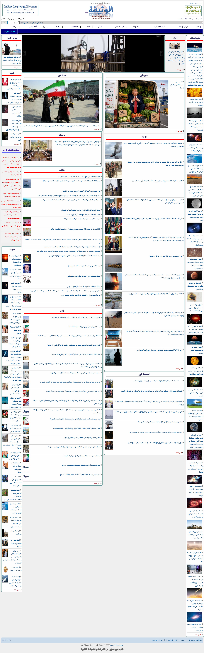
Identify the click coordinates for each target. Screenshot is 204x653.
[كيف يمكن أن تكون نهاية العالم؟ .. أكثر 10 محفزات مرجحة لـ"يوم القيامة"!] (194, 483)
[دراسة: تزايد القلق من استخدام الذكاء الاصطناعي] (5, 430)
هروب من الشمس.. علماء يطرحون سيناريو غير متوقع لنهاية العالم (196, 307)
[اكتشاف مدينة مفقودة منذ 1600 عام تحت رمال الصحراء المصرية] (5, 522)
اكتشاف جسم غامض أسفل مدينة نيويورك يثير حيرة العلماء (15, 274)
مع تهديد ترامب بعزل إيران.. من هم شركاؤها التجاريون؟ (82, 218)
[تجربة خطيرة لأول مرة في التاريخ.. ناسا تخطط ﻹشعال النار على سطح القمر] (194, 208)
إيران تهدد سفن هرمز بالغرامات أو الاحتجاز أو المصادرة (165, 256)
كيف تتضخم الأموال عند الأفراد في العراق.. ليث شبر (84, 276)
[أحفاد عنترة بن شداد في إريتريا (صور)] (5, 545)
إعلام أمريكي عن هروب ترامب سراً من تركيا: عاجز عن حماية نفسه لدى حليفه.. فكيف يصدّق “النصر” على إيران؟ (65, 290)
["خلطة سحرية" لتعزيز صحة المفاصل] (5, 332)
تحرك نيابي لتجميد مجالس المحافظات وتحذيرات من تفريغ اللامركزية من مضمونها (74, 446)
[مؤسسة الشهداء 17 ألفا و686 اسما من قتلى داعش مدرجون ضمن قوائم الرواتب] (27, 262)
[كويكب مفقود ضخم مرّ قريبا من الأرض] (5, 139)
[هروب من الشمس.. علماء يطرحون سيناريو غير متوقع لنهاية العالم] (194, 301)
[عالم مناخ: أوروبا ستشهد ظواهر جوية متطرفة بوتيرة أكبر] (5, 261)
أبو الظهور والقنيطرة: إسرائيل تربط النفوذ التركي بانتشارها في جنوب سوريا (76, 354)
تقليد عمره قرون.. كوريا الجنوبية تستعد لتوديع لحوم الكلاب (15, 318)
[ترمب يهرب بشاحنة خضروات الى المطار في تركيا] (136, 127)
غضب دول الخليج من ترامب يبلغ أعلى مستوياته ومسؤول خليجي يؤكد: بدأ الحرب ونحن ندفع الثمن (69, 251)
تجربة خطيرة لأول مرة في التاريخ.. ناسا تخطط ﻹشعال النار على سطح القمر (195, 216)
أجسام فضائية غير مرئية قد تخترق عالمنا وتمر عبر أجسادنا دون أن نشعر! (195, 467)
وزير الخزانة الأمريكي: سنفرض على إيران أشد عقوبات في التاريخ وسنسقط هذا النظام (73, 391)
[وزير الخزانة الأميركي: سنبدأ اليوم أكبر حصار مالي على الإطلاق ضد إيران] (113, 365)
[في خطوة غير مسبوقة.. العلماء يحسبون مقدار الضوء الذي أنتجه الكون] (5, 125)
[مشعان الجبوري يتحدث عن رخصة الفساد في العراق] (27, 272)
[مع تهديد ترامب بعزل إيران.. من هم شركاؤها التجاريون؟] (27, 225)
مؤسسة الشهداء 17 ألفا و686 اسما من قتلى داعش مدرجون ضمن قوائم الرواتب (75, 255)
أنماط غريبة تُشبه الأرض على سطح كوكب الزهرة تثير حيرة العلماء (195, 371)
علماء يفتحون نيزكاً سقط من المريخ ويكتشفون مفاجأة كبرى (195, 286)
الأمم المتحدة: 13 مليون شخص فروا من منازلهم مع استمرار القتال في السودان (76, 317)
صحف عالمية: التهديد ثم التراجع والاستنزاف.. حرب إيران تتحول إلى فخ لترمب (157, 380)
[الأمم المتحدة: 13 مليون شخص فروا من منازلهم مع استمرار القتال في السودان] (26, 322)
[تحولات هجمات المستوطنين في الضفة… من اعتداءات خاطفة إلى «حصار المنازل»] (26, 378)
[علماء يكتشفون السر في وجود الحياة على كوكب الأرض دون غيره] (194, 162)
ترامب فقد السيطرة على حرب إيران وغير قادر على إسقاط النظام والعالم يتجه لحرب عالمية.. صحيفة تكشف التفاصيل (175, 57)
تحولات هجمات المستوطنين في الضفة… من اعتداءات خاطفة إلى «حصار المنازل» (75, 372)
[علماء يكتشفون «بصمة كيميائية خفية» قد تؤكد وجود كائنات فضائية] (194, 407)
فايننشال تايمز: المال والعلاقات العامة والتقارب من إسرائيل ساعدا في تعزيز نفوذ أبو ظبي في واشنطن (151, 391)
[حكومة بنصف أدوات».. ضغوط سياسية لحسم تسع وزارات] (26, 470)
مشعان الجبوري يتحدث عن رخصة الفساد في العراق (84, 265)
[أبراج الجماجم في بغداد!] (5, 536)
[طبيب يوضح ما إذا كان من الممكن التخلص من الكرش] (5, 458)
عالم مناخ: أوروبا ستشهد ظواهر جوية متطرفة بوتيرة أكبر (15, 260)
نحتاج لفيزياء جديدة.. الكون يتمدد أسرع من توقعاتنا (16, 111)
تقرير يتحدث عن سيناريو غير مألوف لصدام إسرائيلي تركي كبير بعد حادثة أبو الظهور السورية (70, 382)
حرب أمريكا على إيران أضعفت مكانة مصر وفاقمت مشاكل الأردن (81, 295)
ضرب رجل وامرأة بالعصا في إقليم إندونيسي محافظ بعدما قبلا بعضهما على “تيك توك (12, 557)
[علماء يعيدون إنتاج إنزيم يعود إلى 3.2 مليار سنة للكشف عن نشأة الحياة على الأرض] (194, 183)
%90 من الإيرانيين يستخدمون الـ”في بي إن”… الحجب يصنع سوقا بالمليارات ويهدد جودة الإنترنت (69, 335)
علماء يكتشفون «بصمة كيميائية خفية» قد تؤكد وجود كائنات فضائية (195, 415)
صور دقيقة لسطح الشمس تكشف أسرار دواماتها (196, 102)
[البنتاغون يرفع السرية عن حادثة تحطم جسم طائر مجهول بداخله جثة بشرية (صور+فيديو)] (5, 373)
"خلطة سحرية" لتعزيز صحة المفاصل (15, 330)
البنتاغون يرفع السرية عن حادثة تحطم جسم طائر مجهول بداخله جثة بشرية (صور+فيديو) (12, 374)
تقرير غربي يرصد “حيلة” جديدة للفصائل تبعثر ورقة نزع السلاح (80, 474)
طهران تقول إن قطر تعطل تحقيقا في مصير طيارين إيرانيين (82, 437)
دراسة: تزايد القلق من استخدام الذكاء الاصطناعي (15, 428)
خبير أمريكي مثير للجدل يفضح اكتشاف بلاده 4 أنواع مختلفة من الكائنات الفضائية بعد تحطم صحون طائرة (196, 441)
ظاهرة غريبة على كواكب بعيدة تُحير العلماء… (197, 350)
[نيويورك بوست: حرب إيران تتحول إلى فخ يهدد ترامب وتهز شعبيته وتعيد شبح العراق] (109, 449)
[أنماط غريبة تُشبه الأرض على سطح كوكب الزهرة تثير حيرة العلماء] (194, 365)
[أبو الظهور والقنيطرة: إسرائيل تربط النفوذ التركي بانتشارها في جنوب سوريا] (26, 359)
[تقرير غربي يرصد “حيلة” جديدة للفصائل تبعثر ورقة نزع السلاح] (26, 480)
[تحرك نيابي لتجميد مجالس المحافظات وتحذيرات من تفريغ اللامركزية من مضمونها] (26, 452)
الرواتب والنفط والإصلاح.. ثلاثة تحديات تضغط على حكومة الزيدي (79, 176)
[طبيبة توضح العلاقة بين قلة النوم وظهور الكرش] (5, 468)
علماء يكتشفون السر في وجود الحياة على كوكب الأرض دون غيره (195, 168)
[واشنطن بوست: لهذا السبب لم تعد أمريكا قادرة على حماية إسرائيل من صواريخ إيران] (109, 438)
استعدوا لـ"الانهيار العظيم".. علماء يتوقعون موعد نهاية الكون (195, 514)
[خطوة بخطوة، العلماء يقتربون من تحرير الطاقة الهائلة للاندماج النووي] (5, 85)
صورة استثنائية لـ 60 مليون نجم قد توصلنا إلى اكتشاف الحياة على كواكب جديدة (195, 264)
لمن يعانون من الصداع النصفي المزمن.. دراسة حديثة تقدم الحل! (15, 389)
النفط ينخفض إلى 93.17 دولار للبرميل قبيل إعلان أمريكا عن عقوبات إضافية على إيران (155, 293)
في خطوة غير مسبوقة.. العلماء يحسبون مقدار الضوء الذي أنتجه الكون (13, 125)
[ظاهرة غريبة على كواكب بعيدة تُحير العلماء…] (194, 344)
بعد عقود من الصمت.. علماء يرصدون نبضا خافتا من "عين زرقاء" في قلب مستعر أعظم (195, 240)
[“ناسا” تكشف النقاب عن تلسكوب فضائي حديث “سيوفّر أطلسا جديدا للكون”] (194, 573)
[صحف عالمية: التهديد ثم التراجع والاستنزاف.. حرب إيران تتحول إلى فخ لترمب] (109, 387)
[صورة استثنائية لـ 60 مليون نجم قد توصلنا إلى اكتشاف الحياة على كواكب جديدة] (194, 256)
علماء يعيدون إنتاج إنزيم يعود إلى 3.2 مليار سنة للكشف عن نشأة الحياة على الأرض (195, 191)
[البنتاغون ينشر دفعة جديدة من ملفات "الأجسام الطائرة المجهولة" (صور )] (5, 403)
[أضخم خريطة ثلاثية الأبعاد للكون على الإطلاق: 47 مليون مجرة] (194, 528)
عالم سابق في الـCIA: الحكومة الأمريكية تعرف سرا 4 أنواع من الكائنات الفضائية (195, 125)
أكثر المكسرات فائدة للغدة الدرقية (15, 569)
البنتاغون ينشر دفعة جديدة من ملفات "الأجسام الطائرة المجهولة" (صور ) (13, 403)
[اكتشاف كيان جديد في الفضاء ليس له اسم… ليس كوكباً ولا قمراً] (194, 141)
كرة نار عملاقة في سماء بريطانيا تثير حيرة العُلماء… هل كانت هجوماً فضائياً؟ (195, 605)
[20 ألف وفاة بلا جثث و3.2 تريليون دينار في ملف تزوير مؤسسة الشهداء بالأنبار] (27, 235)
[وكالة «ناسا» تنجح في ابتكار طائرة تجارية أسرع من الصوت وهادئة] (5, 582)
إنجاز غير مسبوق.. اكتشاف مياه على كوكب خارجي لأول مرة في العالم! (13, 98)
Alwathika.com (116, 645)
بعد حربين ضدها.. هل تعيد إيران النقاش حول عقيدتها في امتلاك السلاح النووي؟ (75, 419)
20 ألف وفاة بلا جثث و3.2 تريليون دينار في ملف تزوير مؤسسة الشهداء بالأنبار (75, 229)
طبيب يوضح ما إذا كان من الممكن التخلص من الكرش (15, 455)
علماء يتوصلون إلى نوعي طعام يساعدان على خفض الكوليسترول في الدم (12, 495)
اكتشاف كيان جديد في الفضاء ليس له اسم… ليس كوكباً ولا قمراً (195, 147)
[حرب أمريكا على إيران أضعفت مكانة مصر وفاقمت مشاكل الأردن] (27, 301)
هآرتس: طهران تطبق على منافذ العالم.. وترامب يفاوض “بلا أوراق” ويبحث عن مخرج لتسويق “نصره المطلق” (148, 411)
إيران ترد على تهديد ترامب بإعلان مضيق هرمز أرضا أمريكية (82, 455)
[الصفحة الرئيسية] (99, 11)
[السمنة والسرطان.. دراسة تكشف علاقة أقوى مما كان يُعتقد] (5, 482)
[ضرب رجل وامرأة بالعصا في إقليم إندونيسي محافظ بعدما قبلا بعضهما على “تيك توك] (5, 556)
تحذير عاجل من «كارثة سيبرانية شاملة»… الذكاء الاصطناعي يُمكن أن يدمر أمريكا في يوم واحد (13, 303)
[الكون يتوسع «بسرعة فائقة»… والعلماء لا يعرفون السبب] (194, 621)
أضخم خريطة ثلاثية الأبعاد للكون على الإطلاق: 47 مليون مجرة (195, 534)
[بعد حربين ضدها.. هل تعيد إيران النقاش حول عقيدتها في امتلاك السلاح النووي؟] (26, 424)
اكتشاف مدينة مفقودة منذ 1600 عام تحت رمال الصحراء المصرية (15, 522)
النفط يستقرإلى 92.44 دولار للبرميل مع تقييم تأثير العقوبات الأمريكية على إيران (157, 180)
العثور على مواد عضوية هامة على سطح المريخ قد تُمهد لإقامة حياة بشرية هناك (195, 557)
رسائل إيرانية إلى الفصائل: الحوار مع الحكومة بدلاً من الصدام (81, 210)
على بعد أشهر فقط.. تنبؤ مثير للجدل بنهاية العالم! (16, 288)
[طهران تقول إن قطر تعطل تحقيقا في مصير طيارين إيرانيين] (26, 443)
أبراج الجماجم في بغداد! (16, 532)
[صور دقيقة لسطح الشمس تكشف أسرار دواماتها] (194, 96)
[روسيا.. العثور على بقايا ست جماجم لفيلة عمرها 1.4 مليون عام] (5, 343)
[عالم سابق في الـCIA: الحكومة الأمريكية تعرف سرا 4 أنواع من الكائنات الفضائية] (194, 117)
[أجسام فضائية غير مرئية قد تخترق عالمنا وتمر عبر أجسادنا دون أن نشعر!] (194, 459)
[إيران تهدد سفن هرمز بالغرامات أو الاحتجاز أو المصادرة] (113, 271)
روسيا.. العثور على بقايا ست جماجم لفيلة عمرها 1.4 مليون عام (15, 342)
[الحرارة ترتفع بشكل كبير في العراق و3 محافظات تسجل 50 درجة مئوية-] (11, 54)
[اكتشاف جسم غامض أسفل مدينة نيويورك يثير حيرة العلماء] (5, 275)
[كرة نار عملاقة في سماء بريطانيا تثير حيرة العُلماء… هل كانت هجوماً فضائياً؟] (194, 597)
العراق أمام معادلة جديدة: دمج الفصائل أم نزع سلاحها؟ (84, 214)
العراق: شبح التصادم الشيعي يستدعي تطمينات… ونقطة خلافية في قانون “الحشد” (74, 345)
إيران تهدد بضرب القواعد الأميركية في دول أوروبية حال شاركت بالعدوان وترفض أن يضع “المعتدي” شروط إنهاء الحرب (60, 125)
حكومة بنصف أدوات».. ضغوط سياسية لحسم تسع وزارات (81, 465)
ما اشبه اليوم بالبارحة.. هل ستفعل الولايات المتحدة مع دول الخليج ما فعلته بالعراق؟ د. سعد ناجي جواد (69, 195)
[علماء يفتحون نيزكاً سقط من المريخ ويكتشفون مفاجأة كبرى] (194, 280)
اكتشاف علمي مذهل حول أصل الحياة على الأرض (195, 392)
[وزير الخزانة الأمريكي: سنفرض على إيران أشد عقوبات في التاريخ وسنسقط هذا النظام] (26, 396)
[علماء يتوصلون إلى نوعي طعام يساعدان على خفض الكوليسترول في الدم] (5, 495)
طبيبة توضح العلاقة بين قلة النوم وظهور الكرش (16, 467)
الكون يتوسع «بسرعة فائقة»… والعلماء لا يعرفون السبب (195, 627)
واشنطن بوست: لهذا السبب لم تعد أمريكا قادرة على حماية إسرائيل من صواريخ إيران (155, 432)
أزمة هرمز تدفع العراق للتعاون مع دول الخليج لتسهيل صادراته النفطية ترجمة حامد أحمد (73, 246)
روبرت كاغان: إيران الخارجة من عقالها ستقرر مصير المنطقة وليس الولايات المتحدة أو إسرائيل (72, 180)
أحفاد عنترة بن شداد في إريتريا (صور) (16, 543)
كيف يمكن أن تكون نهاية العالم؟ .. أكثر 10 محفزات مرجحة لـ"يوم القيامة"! (195, 491)
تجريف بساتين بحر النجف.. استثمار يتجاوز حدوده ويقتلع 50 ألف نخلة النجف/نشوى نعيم (71, 199)
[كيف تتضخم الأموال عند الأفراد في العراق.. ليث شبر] (27, 282)
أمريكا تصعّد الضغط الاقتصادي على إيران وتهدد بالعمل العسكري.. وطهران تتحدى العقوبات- (152, 218)
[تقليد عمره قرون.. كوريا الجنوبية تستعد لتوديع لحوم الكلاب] (5, 319)
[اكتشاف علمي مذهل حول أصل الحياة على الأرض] (194, 386)
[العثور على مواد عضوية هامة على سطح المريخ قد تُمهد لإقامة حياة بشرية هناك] (194, 549)
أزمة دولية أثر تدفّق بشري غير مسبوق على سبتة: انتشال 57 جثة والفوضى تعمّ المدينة (12, 442)
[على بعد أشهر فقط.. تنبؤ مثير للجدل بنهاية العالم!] (5, 288)
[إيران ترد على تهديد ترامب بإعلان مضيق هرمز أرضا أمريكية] (26, 461)
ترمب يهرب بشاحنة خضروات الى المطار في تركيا (176, 85)
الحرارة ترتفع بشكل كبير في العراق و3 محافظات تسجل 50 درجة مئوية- (12, 60)
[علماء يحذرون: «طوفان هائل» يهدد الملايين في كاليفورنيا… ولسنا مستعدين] (26, 433)
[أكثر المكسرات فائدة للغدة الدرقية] (5, 572)
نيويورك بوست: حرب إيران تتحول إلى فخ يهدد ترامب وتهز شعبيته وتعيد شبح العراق (155, 442)
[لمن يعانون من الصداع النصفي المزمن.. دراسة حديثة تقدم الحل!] (5, 390)
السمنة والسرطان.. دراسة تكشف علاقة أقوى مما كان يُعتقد (15, 481)
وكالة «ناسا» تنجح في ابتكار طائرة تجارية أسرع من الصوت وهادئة (15, 581)
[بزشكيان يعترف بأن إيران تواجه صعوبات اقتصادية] (26, 332)
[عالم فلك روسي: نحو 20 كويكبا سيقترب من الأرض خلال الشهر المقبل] (194, 323)
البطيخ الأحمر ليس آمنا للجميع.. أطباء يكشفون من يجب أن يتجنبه (15, 416)
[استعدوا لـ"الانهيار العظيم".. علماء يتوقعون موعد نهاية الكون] (194, 507)
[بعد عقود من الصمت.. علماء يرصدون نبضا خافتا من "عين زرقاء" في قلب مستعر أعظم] (194, 232)
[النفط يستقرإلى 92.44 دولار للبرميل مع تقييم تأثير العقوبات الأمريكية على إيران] (92, 53)
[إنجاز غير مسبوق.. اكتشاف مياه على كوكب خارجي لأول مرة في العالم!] (5, 98)
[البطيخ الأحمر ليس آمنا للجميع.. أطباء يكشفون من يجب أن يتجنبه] (5, 417)
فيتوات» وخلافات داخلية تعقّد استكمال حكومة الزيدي (84, 286)
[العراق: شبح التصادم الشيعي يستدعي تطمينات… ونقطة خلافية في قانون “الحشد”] (26, 350)
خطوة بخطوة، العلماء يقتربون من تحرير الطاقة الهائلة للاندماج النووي (14, 84)
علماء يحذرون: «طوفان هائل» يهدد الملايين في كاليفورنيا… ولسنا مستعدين (77, 428)
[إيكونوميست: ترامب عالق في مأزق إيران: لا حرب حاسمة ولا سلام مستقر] (109, 428)
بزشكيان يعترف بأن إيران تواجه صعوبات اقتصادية (84, 326)
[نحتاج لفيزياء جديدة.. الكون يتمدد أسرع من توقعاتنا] (5, 112)
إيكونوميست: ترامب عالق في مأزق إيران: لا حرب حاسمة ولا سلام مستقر (159, 422)
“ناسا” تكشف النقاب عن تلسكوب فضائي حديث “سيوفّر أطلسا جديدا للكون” (195, 581)
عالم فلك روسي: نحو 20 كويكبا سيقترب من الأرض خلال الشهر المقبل (195, 329)
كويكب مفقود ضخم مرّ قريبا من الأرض (15, 137)
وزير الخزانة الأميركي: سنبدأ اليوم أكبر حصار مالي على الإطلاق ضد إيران (159, 350)
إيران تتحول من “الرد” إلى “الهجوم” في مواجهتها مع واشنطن (81, 191)
